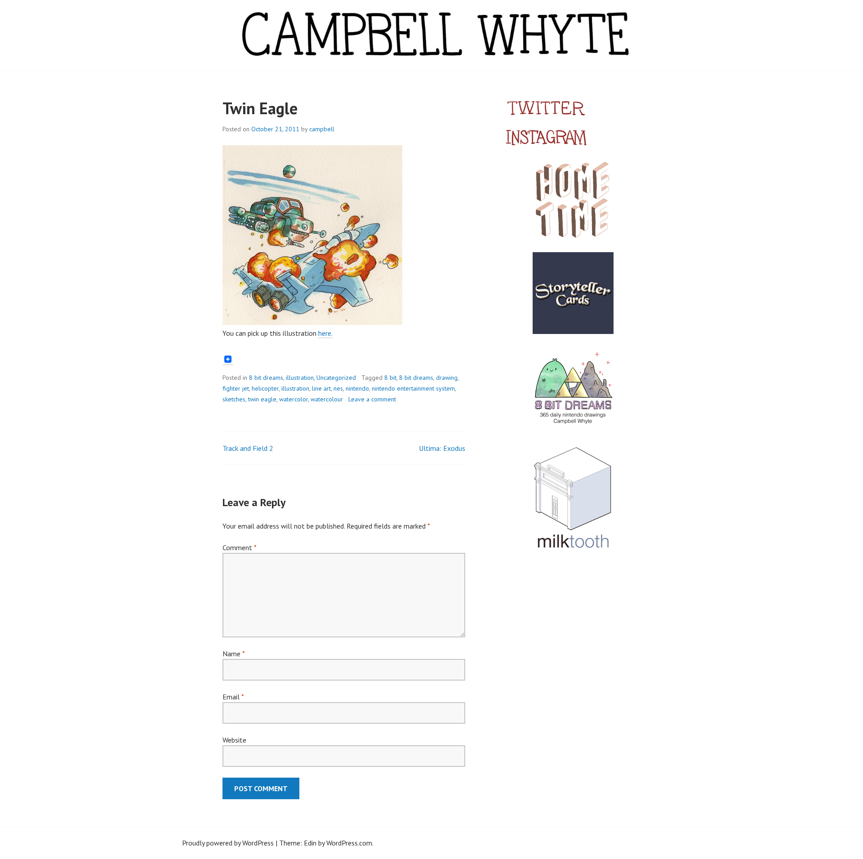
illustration (300, 378)
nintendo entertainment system (413, 388)
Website (234, 739)
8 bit (390, 378)
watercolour (327, 399)
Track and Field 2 (247, 448)
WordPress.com (349, 842)
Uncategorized (336, 378)
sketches (233, 399)
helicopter (265, 388)
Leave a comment (372, 399)
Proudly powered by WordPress (228, 842)
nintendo (357, 388)
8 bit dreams (266, 378)
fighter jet (235, 388)
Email (233, 696)
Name (233, 653)
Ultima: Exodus (442, 448)
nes (338, 388)
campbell (321, 129)
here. (325, 333)
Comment (239, 547)
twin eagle (262, 399)
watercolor (293, 399)
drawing (447, 378)
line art (321, 388)
